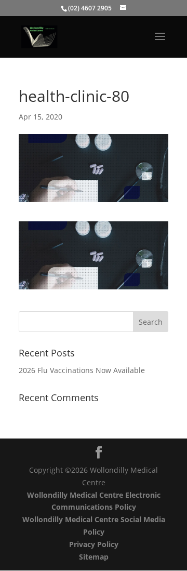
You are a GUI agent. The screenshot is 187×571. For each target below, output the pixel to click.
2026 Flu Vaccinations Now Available (82, 370)
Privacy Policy (93, 544)
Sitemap (94, 557)
